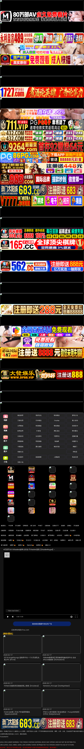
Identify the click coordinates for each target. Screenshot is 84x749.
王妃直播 (65, 530)
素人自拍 (75, 420)
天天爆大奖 (37, 540)
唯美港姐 (57, 426)
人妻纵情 (57, 457)
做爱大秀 (70, 540)
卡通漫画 (20, 447)
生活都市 (20, 457)
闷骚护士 (75, 441)
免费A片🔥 (21, 545)
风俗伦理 (75, 457)
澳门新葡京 (34, 535)
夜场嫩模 (18, 535)
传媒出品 (20, 452)
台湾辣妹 (20, 426)
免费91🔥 (13, 545)
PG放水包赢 (19, 530)
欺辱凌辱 (20, 431)
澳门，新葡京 (54, 540)
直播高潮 (28, 530)
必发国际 (26, 535)
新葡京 (69, 525)
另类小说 (20, 462)
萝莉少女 (75, 415)
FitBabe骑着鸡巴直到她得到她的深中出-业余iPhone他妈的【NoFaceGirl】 (59, 658)
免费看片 (63, 540)
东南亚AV (75, 426)
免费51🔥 (11, 540)
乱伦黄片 (73, 530)
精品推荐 (20, 415)
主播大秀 (57, 530)
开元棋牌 (18, 525)
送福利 (63, 525)
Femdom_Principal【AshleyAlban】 (56, 686)
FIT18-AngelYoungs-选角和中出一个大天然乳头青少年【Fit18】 (21, 658)
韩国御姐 (38, 426)
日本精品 (38, 420)
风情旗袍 (20, 441)
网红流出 (57, 431)
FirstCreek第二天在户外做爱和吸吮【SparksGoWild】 (17, 713)
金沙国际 (45, 540)
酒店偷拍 (50, 530)
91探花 (38, 431)
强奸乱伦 (38, 415)
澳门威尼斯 (4, 545)
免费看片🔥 (67, 535)
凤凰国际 (11, 530)
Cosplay (56, 420)
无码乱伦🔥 (20, 540)
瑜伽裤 (57, 441)
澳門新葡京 (51, 535)
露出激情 (38, 447)
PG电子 (40, 525)
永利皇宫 (59, 535)
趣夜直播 (11, 535)
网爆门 (75, 447)
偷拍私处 (3, 535)
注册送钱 (47, 525)
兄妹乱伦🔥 (30, 545)
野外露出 (75, 431)
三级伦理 (20, 420)
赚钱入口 (48, 545)
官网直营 (25, 525)
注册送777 (55, 525)
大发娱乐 (43, 535)
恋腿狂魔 (75, 436)
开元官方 (28, 540)
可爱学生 (57, 436)
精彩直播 (35, 530)
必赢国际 (3, 530)
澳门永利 (33, 525)
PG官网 (11, 525)
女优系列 (38, 436)
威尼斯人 (3, 525)
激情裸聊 (3, 540)
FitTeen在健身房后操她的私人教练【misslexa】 (21, 686)
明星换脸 (38, 441)
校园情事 (38, 457)
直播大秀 (78, 540)
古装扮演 (20, 436)
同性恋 (75, 452)
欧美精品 (57, 415)
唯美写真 (57, 447)
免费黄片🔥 (39, 545)
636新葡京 (77, 535)
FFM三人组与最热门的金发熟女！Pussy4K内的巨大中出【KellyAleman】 (61, 713)
